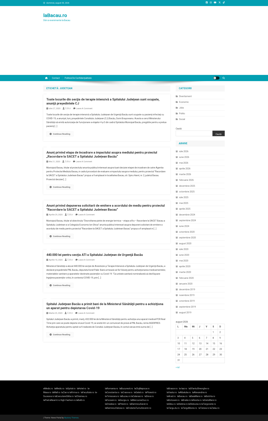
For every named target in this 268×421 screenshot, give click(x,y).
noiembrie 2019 (186, 295)
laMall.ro (56, 392)
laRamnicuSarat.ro (139, 404)
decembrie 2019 (187, 289)
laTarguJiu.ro (174, 408)
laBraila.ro (186, 400)
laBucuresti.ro (126, 388)
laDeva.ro (149, 396)
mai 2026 (183, 163)
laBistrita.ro (209, 396)
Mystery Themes (71, 418)
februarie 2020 (186, 278)
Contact (56, 78)
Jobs (181, 107)
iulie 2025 (183, 197)
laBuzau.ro (125, 396)
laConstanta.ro (112, 392)
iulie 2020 (183, 249)
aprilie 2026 (184, 168)
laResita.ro (196, 400)
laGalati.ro (139, 392)
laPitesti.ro (123, 404)
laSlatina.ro (182, 404)
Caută (179, 128)
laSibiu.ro (171, 404)
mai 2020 (183, 260)
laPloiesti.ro (150, 392)
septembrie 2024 (187, 220)
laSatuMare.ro (210, 400)
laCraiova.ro (126, 392)
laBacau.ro (55, 15)
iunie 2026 (184, 157)
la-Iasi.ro (183, 388)
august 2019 (185, 312)
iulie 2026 (183, 151)
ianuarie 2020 (185, 283)
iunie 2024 (184, 226)
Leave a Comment (84, 108)
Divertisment (185, 96)
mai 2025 (183, 203)
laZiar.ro (65, 392)
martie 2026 (185, 174)
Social (182, 119)
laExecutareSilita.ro (64, 396)
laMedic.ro (59, 388)
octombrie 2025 (187, 191)
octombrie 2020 (187, 232)
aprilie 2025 (184, 209)
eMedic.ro (48, 388)
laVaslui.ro (172, 392)
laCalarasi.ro (137, 396)
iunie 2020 (184, 255)
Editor (68, 108)
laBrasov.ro (172, 388)
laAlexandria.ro (199, 392)
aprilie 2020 (184, 266)
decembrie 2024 (187, 214)
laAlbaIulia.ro (184, 392)
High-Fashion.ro (68, 400)
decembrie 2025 (187, 186)
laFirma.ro (74, 392)
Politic (182, 113)
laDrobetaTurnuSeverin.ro (138, 408)
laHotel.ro (81, 388)
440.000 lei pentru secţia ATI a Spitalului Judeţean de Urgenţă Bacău (94, 255)
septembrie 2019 (187, 307)
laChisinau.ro (81, 396)
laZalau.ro (214, 408)
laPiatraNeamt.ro (51, 400)
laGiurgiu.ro (124, 400)
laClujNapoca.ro (142, 388)
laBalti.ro (80, 400)
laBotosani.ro (173, 400)
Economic (184, 102)
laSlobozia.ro (194, 404)
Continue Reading (61, 134)
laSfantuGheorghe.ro (199, 388)
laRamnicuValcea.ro (115, 408)
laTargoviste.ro (208, 404)
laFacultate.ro (87, 392)
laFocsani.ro (111, 400)
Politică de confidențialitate (78, 78)
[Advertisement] (134, 51)
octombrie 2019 (187, 301)
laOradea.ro (110, 404)
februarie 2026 (186, 180)
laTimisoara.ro (112, 396)
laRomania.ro (111, 388)
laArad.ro (171, 396)
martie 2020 (185, 272)
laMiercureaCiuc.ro (139, 400)
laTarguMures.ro (189, 408)
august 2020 (185, 243)
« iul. (178, 367)
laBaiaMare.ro (196, 396)
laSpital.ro (71, 388)
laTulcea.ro (204, 408)
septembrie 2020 (187, 237)
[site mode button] (216, 78)
